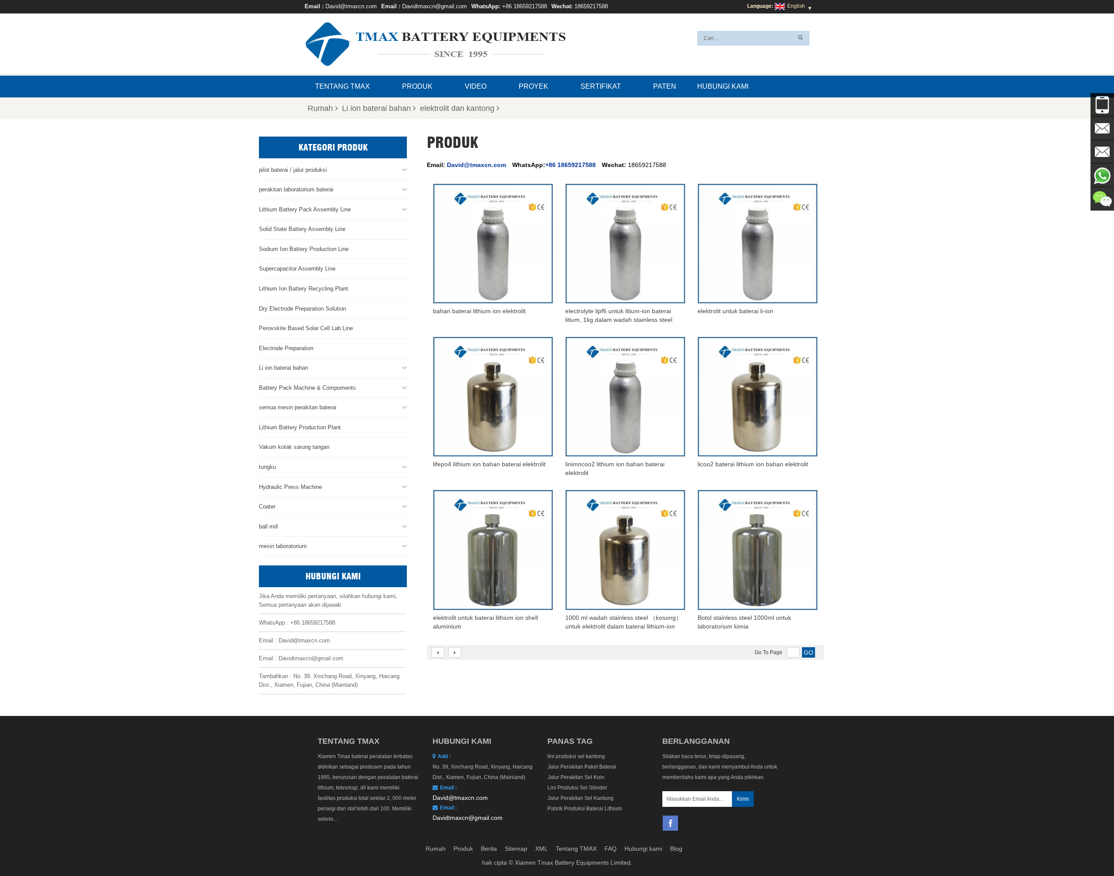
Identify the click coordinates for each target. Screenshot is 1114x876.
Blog (676, 848)
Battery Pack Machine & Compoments (307, 388)
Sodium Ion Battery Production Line (304, 249)
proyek (533, 86)
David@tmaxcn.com (351, 6)
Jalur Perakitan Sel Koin (575, 777)
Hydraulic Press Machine (290, 487)
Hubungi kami (722, 86)
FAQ (610, 848)
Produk (417, 86)
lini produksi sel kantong (576, 756)
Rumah (320, 108)
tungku (267, 467)
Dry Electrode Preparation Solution (302, 308)
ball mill (268, 526)
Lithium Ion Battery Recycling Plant (303, 288)
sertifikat (600, 86)
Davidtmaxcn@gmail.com (434, 6)
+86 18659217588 (524, 6)
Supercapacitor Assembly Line (297, 268)
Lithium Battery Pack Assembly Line (305, 209)
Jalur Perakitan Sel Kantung (580, 798)
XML (541, 848)
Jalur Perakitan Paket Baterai (581, 767)
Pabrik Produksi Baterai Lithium (584, 809)
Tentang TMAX (342, 86)
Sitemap (516, 848)
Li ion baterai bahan (376, 108)
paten (664, 86)
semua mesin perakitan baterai (297, 407)
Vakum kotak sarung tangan (294, 447)
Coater (267, 506)
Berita (489, 848)
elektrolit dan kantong (457, 108)
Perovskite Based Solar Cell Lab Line (306, 328)
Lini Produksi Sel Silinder (577, 788)
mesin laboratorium (283, 546)
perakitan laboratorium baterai (296, 189)
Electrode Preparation (286, 348)
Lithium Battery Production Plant (300, 427)
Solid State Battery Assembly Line (302, 229)
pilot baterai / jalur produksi (293, 170)
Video (476, 86)
